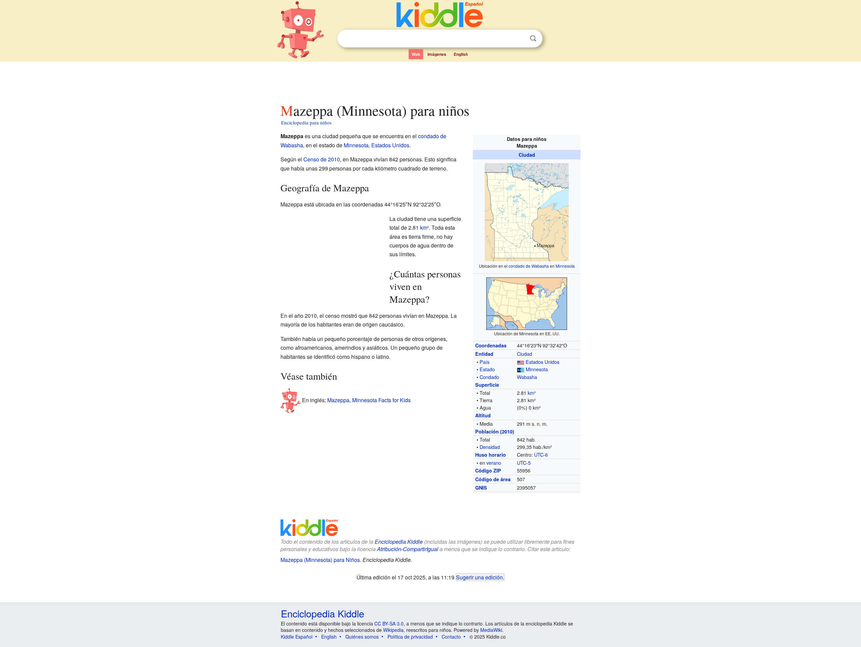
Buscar (533, 38)
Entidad (484, 353)
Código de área (493, 479)
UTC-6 (541, 454)
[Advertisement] (430, 80)
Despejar (519, 38)
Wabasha (527, 376)
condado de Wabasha (529, 266)
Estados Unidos (542, 361)
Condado (489, 376)
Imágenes (436, 54)
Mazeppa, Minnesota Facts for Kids (369, 400)
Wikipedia (393, 629)
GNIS (481, 487)
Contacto (451, 636)
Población (487, 431)
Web (416, 54)
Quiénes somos (362, 636)
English (461, 54)
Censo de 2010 (321, 159)
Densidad (490, 446)
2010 (507, 431)
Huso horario (490, 454)
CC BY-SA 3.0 (389, 623)
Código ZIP (488, 470)
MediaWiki (491, 629)
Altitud (483, 415)
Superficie (487, 384)
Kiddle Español (296, 636)
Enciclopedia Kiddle (322, 613)
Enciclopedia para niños (306, 122)
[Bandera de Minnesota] (520, 369)
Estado (487, 369)
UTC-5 (524, 462)
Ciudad (527, 154)
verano (493, 462)
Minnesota (565, 266)
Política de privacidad (410, 636)
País (484, 361)
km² (532, 392)
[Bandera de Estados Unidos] (520, 361)
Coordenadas (491, 345)
